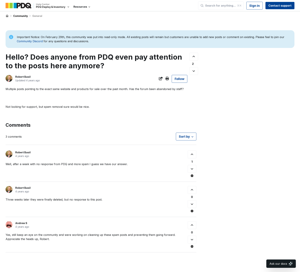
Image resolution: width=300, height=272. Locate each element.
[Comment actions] (192, 175)
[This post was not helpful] (193, 71)
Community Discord (30, 41)
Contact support (279, 5)
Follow (179, 79)
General (37, 15)
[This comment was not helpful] (192, 169)
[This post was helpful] (193, 56)
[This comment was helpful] (192, 154)
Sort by (184, 136)
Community (20, 15)
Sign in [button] (254, 5)
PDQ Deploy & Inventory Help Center (7, 16)
